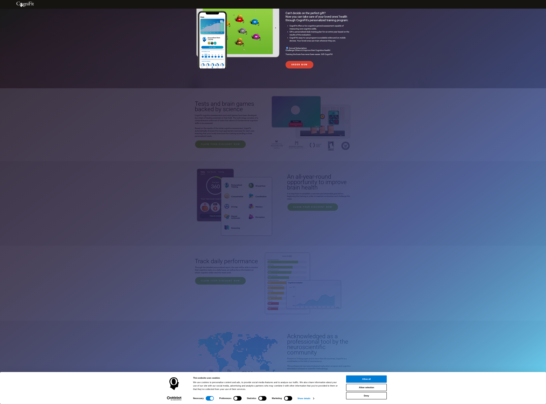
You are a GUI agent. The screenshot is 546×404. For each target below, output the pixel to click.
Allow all (366, 379)
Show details (303, 398)
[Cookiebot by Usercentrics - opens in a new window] (174, 398)
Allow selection (366, 387)
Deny (366, 395)
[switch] (237, 398)
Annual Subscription (298, 48)
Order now (299, 64)
